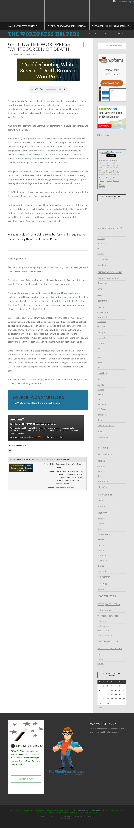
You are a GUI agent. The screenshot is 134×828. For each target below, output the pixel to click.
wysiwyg (100, 659)
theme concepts (102, 555)
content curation (102, 312)
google (99, 357)
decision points (102, 326)
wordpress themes (109, 648)
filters (99, 348)
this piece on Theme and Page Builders (57, 293)
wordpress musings (107, 640)
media (101, 460)
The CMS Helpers (79, 810)
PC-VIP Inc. (52, 816)
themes (100, 565)
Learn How (26, 778)
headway (100, 362)
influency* (100, 390)
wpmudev (100, 654)
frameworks (101, 353)
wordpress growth (103, 626)
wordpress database (107, 615)
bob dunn (101, 265)
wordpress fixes (102, 621)
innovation (100, 394)
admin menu (102, 234)
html (98, 379)
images (100, 384)
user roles (100, 589)
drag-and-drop (102, 338)
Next (128, 15)
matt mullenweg (105, 454)
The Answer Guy (87, 816)
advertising (101, 239)
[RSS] (73, 822)
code (99, 294)
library (99, 420)
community (103, 300)
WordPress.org (47, 397)
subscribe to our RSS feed (35, 437)
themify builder (102, 571)
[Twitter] (65, 822)
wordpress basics (108, 604)
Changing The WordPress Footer (107, 278)
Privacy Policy (66, 818)
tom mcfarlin (103, 576)
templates (100, 550)
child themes (102, 283)
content (100, 307)
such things (76, 341)
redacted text (101, 500)
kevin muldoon (101, 404)
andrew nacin (101, 243)
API (31, 337)
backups (100, 253)
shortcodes (101, 519)
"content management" (109, 228)
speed (99, 529)
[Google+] (69, 822)
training (102, 583)
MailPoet (101, 431)
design (101, 332)
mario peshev (101, 442)
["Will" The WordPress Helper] (67, 751)
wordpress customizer (104, 610)
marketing (102, 447)
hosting (102, 373)
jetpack (100, 399)
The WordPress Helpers (44, 34)
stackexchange (103, 534)
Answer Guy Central (35, 101)
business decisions (109, 272)
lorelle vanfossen (105, 425)
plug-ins (102, 487)
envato (100, 343)
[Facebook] (61, 822)
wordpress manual (103, 630)
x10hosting (100, 663)
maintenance (102, 437)
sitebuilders (101, 523)
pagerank (100, 471)
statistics (100, 539)
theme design (102, 560)
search (101, 505)
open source (101, 466)
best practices (103, 259)
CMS (99, 288)
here (38, 383)
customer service (102, 317)
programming (105, 494)
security (102, 512)
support (101, 545)
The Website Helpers (96, 810)
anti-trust (100, 248)
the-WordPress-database (74, 171)
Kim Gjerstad (102, 409)
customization (101, 322)
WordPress (106, 596)
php (98, 476)
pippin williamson (102, 481)
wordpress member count (105, 635)
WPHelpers (114, 152)
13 (124, 690)
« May (99, 707)
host (98, 367)
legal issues (102, 414)
